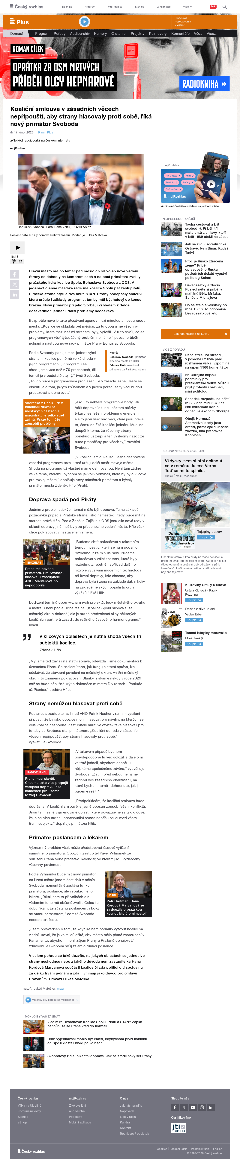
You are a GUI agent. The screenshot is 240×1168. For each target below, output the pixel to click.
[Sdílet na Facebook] (14, 274)
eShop (22, 1122)
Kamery (179, 25)
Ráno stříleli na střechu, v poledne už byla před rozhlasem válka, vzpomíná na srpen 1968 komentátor (207, 361)
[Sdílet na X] (14, 284)
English (217, 1148)
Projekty (138, 33)
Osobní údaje (179, 1148)
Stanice (139, 6)
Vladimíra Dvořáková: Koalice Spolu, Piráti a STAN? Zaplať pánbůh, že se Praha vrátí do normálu (94, 1024)
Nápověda (127, 1111)
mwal (60, 988)
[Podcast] (13, 261)
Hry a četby (171, 175)
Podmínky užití (200, 1148)
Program (90, 6)
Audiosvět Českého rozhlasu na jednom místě (190, 206)
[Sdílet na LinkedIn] (14, 294)
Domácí (16, 33)
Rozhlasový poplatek (134, 1133)
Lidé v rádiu (128, 1117)
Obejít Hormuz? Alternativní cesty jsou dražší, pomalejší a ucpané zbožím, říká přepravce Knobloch (207, 427)
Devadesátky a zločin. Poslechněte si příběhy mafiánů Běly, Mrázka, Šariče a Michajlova (203, 291)
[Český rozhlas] (26, 6)
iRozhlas (67, 6)
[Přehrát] (17, 247)
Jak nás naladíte (131, 1105)
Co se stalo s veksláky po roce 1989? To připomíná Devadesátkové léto (206, 309)
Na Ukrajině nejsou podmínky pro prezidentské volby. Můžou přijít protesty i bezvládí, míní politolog (207, 383)
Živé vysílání (172, 189)
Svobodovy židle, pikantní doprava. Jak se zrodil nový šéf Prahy (99, 1056)
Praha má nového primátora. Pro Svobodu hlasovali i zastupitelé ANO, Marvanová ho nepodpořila (44, 577)
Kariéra (125, 1122)
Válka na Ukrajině (29, 1105)
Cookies (162, 1148)
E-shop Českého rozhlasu (184, 451)
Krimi (188, 175)
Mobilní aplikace (80, 1122)
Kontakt (125, 1128)
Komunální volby (29, 1111)
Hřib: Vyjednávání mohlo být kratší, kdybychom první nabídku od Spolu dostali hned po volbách (97, 1041)
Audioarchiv (183, 21)
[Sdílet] (20, 261)
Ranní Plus (45, 132)
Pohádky (170, 182)
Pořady (60, 33)
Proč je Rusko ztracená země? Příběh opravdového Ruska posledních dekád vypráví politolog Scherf (206, 269)
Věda (198, 33)
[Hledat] (225, 6)
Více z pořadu (174, 349)
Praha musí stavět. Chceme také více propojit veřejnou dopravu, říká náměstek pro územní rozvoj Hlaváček (46, 787)
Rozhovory (158, 33)
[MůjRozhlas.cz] (17, 148)
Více (212, 33)
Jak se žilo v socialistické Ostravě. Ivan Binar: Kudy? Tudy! (206, 248)
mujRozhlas (115, 6)
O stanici (118, 33)
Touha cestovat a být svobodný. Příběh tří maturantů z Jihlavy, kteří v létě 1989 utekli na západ (207, 230)
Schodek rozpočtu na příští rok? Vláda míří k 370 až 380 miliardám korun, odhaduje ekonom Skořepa (207, 405)
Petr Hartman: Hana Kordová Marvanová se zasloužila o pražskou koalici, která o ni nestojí (126, 907)
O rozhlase (164, 6)
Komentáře (180, 33)
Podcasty (75, 1117)
